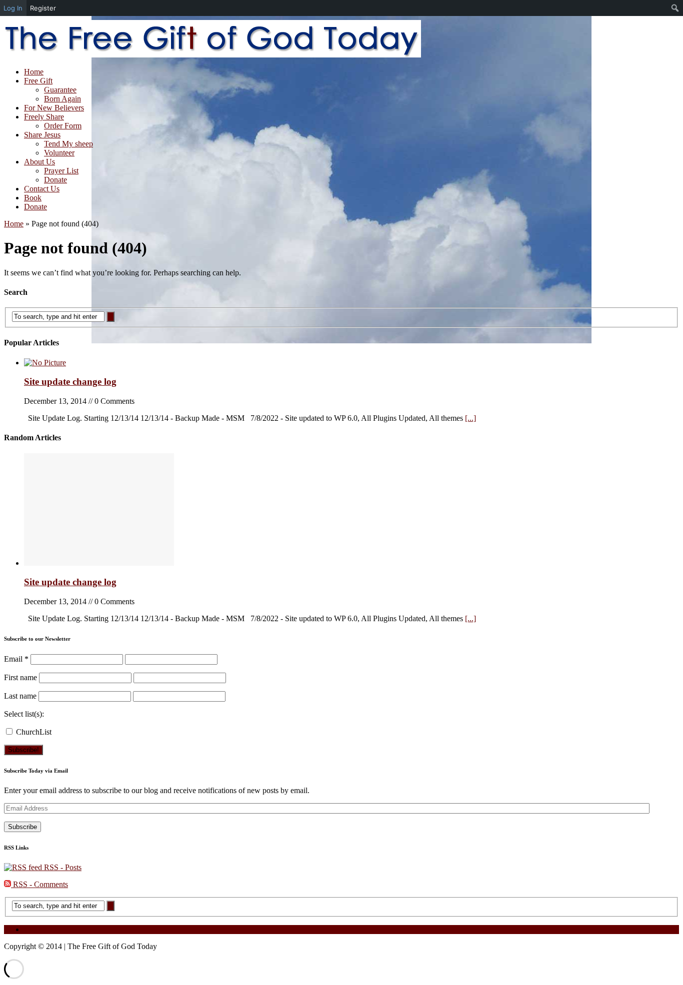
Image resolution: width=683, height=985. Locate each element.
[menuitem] (675, 8)
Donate (55, 179)
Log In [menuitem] (13, 8)
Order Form (63, 125)
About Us (39, 161)
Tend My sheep (68, 143)
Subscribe (22, 827)
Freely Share (44, 116)
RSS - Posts (62, 867)
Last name (20, 696)
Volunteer (59, 152)
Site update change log (70, 381)
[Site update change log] (45, 362)
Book (33, 197)
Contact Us (42, 188)
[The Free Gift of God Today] (341, 39)
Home (34, 71)
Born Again (62, 98)
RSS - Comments (39, 884)
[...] (470, 418)
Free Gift (38, 80)
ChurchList (33, 732)
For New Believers (54, 107)
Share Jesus (42, 134)
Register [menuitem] (43, 8)
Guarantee (60, 89)
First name (20, 677)
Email (16, 659)
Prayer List (61, 170)
